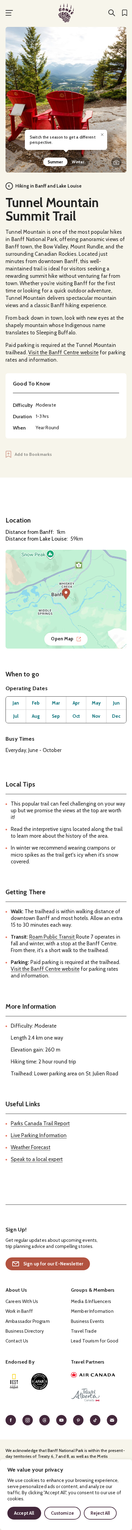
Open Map (62, 639)
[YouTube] (61, 1420)
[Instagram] (27, 1420)
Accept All (24, 1513)
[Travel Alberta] (98, 1396)
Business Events (87, 1321)
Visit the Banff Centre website (63, 352)
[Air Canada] (98, 1375)
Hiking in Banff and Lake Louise (48, 186)
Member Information (92, 1311)
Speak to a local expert (37, 1159)
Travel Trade (84, 1331)
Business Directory (25, 1331)
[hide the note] (102, 135)
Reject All (100, 1513)
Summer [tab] (55, 161)
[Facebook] (11, 1420)
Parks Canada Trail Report (40, 1123)
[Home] (66, 12)
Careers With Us (22, 1301)
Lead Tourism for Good (94, 1341)
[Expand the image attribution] (116, 162)
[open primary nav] (9, 13)
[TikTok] (95, 1420)
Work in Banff (19, 1311)
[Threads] (44, 1420)
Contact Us (17, 1341)
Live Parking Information (39, 1135)
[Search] (111, 13)
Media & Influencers (91, 1301)
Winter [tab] (78, 161)
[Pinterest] (78, 1420)
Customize (62, 1513)
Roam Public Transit (52, 937)
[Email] (112, 1420)
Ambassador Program (28, 1321)
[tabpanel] (66, 100)
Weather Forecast (30, 1147)
